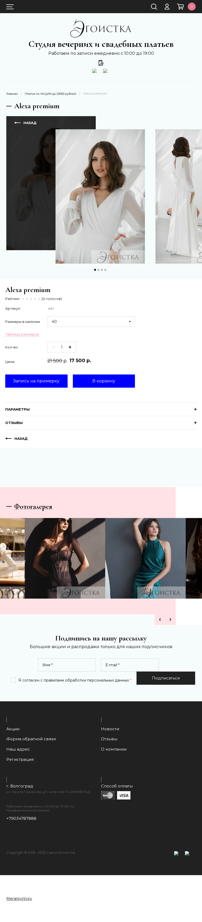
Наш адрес (18, 749)
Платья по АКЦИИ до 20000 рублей (50, 93)
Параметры (17, 409)
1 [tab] (95, 270)
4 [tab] (105, 270)
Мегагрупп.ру (19, 898)
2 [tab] (98, 270)
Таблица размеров (22, 334)
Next (170, 619)
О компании (114, 749)
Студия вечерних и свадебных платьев (101, 44)
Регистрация (20, 759)
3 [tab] (102, 270)
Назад (21, 438)
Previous (160, 619)
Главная (12, 93)
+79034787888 (21, 818)
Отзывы (109, 738)
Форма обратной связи (31, 738)
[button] (189, 885)
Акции (12, 728)
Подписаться (166, 678)
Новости (110, 728)
